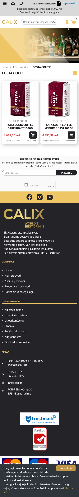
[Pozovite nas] (21, 3)
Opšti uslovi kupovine (17, 342)
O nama (9, 326)
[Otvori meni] (5, 3)
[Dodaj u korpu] (33, 135)
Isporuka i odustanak (17, 315)
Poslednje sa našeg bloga (19, 292)
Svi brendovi (22, 67)
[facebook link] (29, 197)
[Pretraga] (54, 22)
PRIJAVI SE (66, 172)
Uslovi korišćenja (14, 320)
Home (8, 270)
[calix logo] (24, 219)
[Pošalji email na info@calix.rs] (13, 3)
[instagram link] (39, 197)
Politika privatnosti (15, 331)
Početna (7, 67)
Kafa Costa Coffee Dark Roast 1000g (20, 126)
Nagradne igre (13, 337)
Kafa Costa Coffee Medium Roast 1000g (58, 126)
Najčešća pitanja (14, 310)
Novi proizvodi (13, 275)
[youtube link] (50, 197)
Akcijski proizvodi (15, 281)
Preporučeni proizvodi (17, 286)
